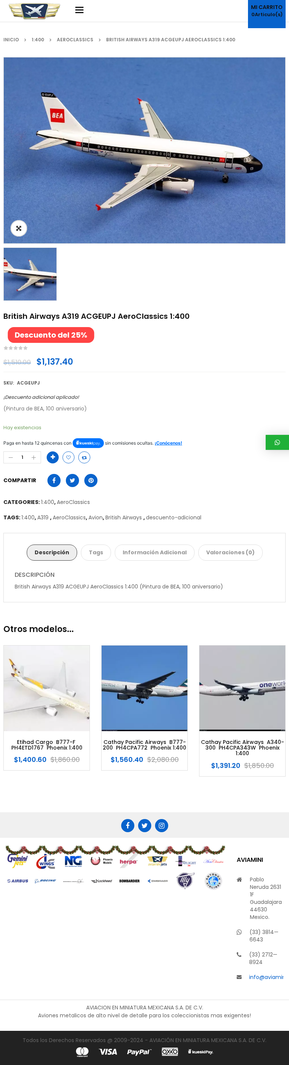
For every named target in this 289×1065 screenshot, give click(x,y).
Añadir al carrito (53, 457)
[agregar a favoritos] (68, 457)
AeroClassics (75, 39)
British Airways (124, 517)
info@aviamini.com (266, 977)
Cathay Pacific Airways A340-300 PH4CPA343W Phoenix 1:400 (144, 748)
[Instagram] (161, 825)
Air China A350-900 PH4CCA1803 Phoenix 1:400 (242, 745)
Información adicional (155, 552)
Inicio (11, 39)
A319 (43, 517)
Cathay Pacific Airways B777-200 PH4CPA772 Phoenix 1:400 (46, 745)
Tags (96, 552)
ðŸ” (18, 228)
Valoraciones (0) (230, 552)
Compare (84, 457)
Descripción (52, 552)
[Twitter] (144, 825)
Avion (95, 517)
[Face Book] (127, 825)
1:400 (38, 39)
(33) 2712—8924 (263, 958)
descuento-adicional (173, 517)
